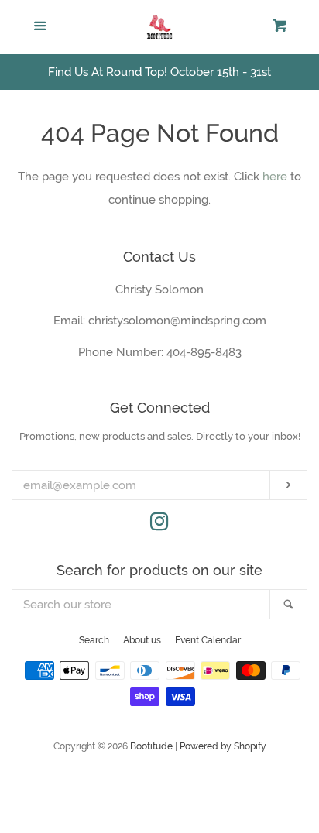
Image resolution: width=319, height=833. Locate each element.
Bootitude (151, 746)
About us (142, 640)
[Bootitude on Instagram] (159, 525)
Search (94, 640)
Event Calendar (208, 640)
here (274, 176)
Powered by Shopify (223, 746)
